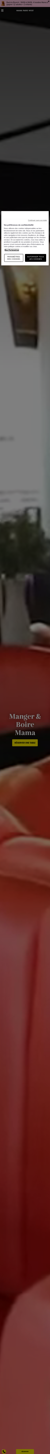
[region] (25, 238)
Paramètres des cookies (13, 258)
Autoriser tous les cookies (35, 258)
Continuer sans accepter (37, 220)
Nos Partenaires (12, 250)
